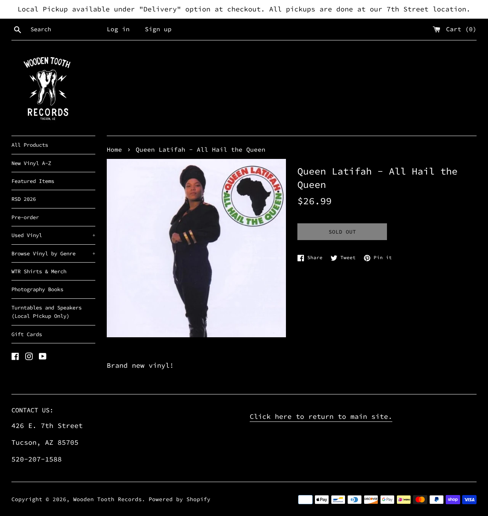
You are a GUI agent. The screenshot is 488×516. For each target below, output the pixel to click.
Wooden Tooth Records (107, 499)
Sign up (158, 29)
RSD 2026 (23, 199)
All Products (29, 144)
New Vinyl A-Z (31, 163)
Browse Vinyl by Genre (53, 253)
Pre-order (25, 217)
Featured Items (32, 181)
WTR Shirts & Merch (38, 271)
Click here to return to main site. (321, 416)
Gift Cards (26, 334)
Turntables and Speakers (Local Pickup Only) (46, 311)
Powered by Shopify (179, 499)
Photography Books (37, 289)
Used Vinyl (53, 235)
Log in (118, 29)
